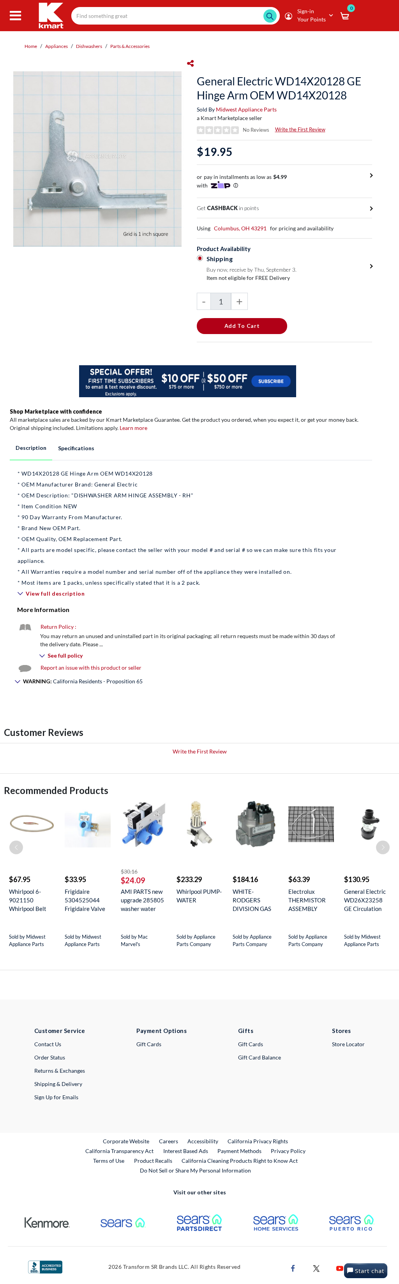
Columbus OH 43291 (240, 228)
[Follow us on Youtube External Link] (340, 1267)
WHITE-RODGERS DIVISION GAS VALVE (252, 900)
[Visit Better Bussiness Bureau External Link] (45, 1266)
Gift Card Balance (259, 1057)
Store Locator (348, 1044)
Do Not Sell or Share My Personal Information (195, 1170)
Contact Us (47, 1044)
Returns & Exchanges (59, 1070)
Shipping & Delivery (58, 1084)
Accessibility (202, 1141)
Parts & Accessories (130, 46)
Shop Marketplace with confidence (56, 411)
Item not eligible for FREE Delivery (248, 277)
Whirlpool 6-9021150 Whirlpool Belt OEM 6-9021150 (31, 900)
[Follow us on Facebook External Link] (293, 1267)
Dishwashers (89, 46)
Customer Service (59, 1030)
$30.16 (129, 871)
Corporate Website (126, 1140)
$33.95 (75, 879)
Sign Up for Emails (56, 1097)
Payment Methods (239, 1151)
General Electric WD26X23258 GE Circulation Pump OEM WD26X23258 (365, 900)
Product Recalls (153, 1160)
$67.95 (19, 879)
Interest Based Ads (185, 1151)
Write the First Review (300, 129)
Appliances (56, 46)
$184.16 (245, 879)
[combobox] (175, 16)
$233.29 (189, 879)
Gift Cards (148, 1044)
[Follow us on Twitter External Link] (316, 1267)
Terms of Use (108, 1160)
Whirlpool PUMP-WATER (199, 896)
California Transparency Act (119, 1151)
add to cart (242, 325)
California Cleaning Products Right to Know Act (240, 1160)
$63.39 (299, 879)
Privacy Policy (288, 1151)
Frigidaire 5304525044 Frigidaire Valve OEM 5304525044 (85, 900)
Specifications (76, 448)
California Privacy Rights (258, 1141)
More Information (43, 609)
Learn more (133, 427)
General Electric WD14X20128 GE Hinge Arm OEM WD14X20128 (279, 88)
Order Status (49, 1057)
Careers (169, 1140)
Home (31, 46)
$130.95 (356, 879)
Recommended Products (56, 790)
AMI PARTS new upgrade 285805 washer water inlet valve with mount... (142, 900)
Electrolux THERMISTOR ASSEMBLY (307, 900)
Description (31, 447)
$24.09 (133, 880)
